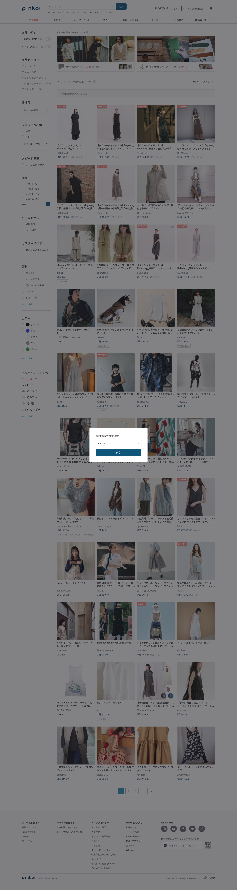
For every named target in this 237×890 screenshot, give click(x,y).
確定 (118, 452)
